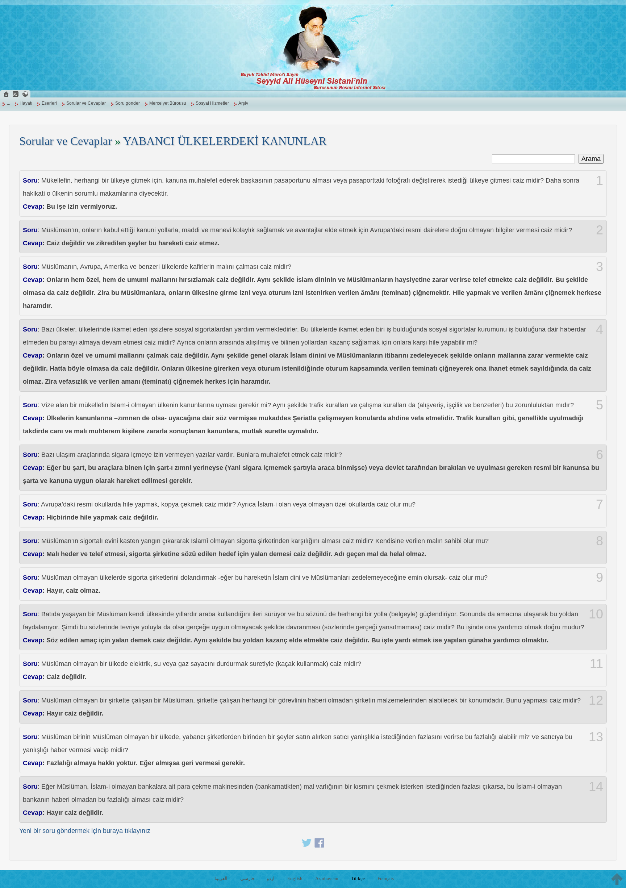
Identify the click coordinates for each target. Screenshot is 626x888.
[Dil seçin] (25, 94)
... (8, 103)
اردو (271, 878)
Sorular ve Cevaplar (86, 103)
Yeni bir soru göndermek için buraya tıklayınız (84, 830)
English (294, 878)
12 (596, 700)
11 (596, 663)
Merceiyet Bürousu (167, 103)
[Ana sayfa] (6, 94)
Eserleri (49, 103)
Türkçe (358, 878)
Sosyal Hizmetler (212, 103)
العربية (221, 878)
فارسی (247, 878)
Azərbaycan (326, 878)
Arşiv (243, 103)
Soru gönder (127, 103)
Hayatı (26, 103)
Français (385, 878)
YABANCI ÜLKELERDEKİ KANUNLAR (224, 141)
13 (596, 736)
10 (596, 614)
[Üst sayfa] (617, 879)
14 (596, 786)
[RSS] (15, 94)
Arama (591, 158)
